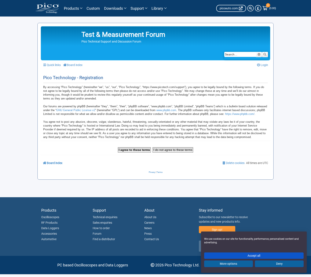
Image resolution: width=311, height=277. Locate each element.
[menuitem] (262, 65)
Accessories (49, 233)
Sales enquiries (102, 222)
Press (148, 233)
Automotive (48, 239)
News (148, 228)
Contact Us (151, 239)
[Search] (250, 8)
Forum (97, 233)
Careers (149, 222)
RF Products (49, 222)
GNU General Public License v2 (75, 110)
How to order (101, 228)
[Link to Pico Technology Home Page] (47, 8)
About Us (150, 217)
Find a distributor (104, 239)
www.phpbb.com (166, 110)
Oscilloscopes (50, 217)
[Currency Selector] (258, 8)
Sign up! (217, 229)
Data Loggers (50, 228)
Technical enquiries (105, 217)
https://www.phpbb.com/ (240, 114)
